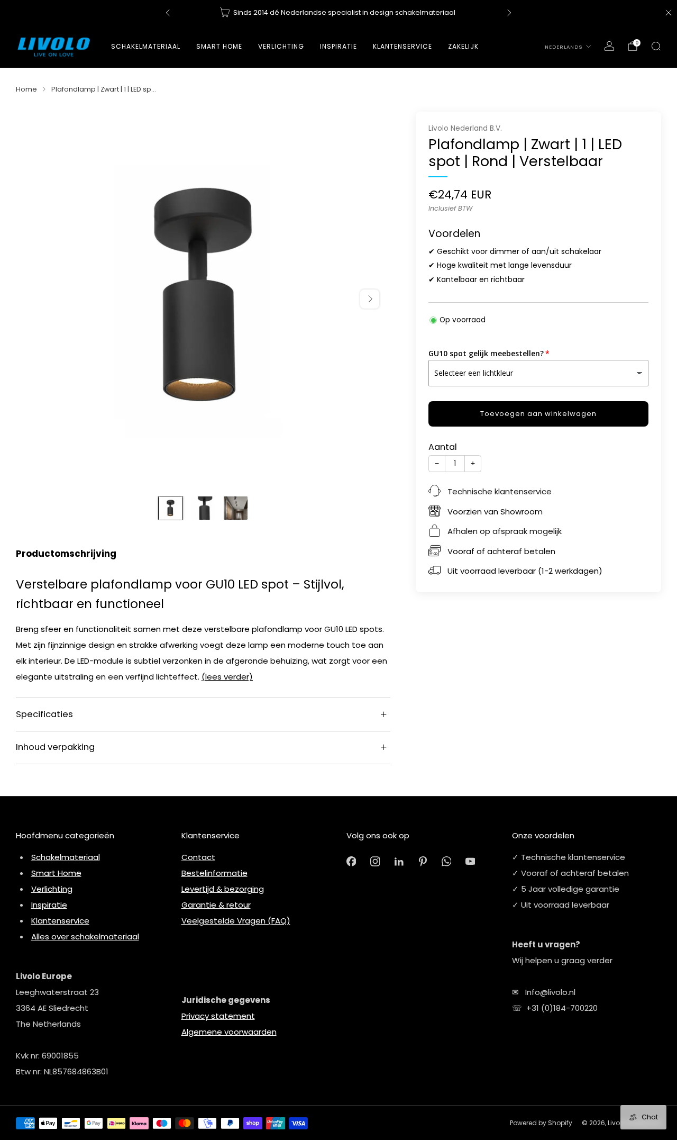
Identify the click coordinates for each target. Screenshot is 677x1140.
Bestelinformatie (214, 873)
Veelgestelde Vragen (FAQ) (235, 920)
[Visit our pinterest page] (423, 861)
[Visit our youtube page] (470, 861)
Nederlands (563, 46)
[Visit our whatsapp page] (447, 861)
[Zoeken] (656, 46)
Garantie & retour (216, 904)
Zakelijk (463, 46)
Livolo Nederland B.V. (465, 128)
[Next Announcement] (509, 13)
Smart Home (219, 46)
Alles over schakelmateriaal (85, 936)
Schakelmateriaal (145, 46)
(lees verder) (227, 676)
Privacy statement (218, 1015)
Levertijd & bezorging (222, 888)
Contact (198, 857)
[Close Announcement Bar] (668, 12)
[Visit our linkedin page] (399, 861)
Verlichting (51, 888)
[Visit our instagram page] (375, 861)
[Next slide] (370, 299)
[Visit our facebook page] (351, 861)
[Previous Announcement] (168, 13)
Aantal (442, 447)
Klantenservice (60, 920)
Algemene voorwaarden (229, 1031)
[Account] (609, 46)
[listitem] (338, 12)
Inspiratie (49, 904)
